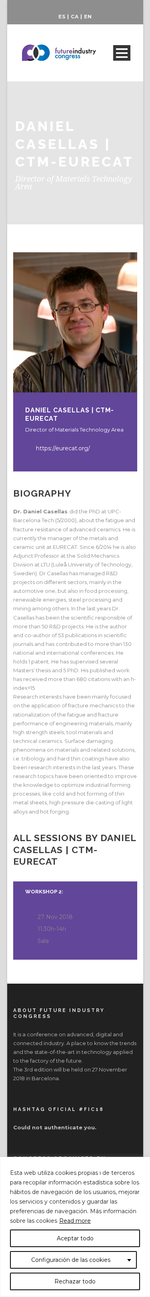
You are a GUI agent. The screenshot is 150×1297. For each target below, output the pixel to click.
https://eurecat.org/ (63, 448)
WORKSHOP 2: (44, 892)
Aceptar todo (75, 1238)
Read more (75, 1220)
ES (62, 17)
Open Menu (121, 53)
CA (75, 17)
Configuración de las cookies (70, 1259)
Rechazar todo (75, 1281)
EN (88, 17)
